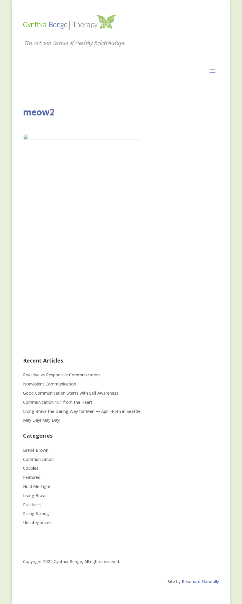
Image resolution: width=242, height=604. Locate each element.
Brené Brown (35, 450)
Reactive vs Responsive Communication (62, 375)
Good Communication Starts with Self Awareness (70, 393)
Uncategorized (37, 522)
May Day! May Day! (41, 420)
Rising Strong (36, 513)
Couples (30, 468)
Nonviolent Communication (49, 384)
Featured (31, 477)
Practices (32, 504)
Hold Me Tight (37, 486)
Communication (38, 459)
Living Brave (35, 495)
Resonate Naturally (200, 581)
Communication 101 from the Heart (57, 402)
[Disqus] (121, 273)
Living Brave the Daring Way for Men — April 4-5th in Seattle (81, 411)
